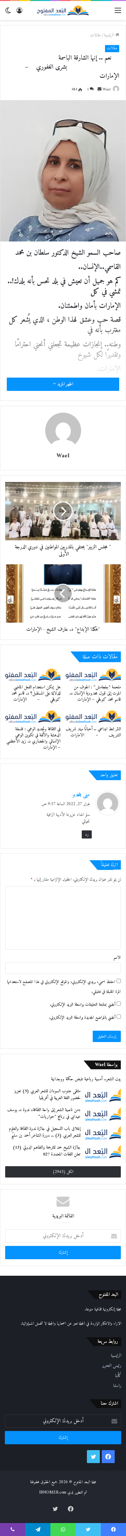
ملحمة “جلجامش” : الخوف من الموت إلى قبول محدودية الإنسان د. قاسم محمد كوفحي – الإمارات (95, 693)
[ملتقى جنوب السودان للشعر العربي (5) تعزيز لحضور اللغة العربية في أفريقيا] (103, 1095)
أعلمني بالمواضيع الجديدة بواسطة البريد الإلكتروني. (82, 1017)
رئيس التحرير (111, 1366)
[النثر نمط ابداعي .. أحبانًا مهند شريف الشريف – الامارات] (93, 716)
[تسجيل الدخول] (19, 13)
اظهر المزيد (64, 384)
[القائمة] (118, 13)
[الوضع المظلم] (8, 13)
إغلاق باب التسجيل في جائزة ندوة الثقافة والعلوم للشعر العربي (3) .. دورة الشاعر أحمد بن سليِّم (44, 1132)
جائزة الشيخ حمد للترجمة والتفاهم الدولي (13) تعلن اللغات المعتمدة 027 (46, 1150)
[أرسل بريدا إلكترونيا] (99, 89)
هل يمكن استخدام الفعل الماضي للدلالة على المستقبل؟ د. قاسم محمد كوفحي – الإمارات (35, 693)
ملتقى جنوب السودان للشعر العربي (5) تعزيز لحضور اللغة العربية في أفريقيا (47, 1094)
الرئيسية (109, 35)
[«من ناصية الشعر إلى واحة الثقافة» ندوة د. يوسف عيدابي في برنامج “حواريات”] (103, 1114)
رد (87, 834)
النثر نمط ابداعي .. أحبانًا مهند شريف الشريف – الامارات (93, 732)
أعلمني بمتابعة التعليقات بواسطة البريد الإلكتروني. (82, 1004)
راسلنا (117, 1386)
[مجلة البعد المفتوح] (63, 11)
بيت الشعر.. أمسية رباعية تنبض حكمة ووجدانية (86, 1079)
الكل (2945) (63, 1172)
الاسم (117, 957)
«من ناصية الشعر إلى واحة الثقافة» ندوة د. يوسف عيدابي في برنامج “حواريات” (43, 1113)
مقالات (95, 35)
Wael (106, 89)
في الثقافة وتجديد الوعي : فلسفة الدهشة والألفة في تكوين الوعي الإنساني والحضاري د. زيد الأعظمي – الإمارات (33, 738)
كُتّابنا (118, 1376)
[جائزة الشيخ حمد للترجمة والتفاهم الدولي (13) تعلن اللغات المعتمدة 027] (103, 1151)
